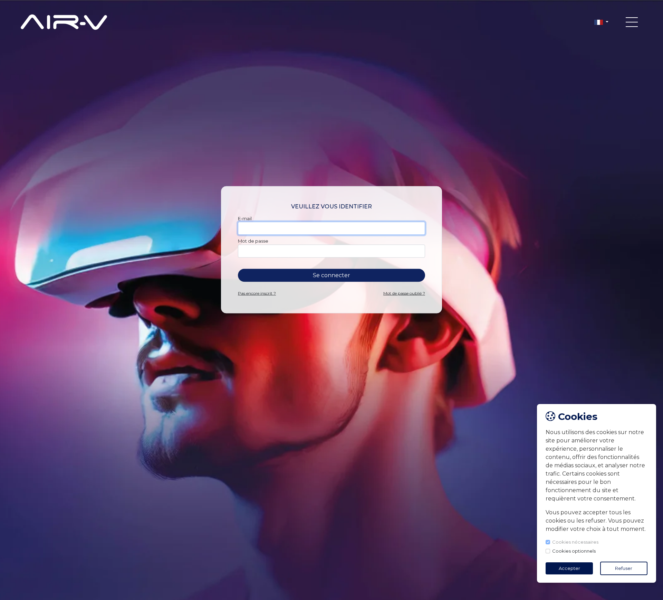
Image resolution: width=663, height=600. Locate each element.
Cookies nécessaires (575, 542)
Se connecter (331, 275)
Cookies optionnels (574, 551)
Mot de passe (253, 241)
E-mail (245, 218)
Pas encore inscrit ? (257, 293)
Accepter (569, 568)
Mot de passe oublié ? (404, 293)
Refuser (623, 568)
